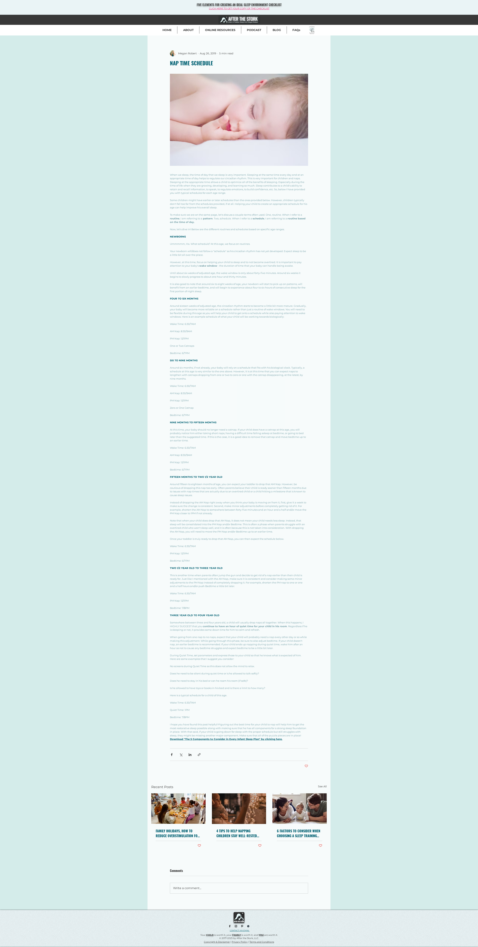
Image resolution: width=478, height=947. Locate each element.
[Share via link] (199, 754)
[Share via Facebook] (171, 754)
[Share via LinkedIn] (190, 754)
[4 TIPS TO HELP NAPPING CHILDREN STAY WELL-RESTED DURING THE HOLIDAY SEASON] (239, 808)
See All (322, 786)
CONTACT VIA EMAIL (239, 930)
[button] (296, 30)
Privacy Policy (240, 941)
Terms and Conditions (261, 941)
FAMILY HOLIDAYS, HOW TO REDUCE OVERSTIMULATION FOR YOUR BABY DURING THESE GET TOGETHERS (178, 833)
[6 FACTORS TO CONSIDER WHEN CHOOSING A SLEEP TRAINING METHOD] (299, 808)
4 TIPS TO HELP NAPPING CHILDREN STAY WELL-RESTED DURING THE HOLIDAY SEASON (237, 833)
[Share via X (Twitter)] (181, 754)
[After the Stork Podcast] (248, 926)
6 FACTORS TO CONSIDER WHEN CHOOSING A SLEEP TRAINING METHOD (298, 833)
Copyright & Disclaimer (217, 941)
